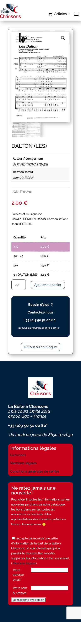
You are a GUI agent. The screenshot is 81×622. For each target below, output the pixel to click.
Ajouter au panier (47, 285)
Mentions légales (23, 463)
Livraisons (18, 455)
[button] (63, 38)
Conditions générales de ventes (34, 471)
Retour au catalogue (40, 347)
